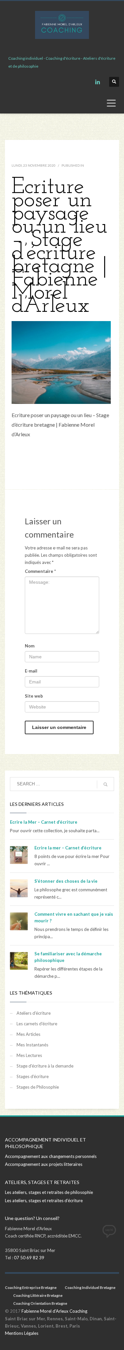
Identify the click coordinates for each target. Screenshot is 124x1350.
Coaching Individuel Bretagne (90, 1287)
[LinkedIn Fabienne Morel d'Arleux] (98, 82)
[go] (105, 784)
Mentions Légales (21, 1333)
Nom (29, 645)
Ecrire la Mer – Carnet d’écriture (43, 822)
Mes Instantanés (32, 1044)
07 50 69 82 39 (29, 1257)
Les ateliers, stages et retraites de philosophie (49, 1192)
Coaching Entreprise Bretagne (31, 1287)
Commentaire (40, 571)
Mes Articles (28, 1034)
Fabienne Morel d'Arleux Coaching (54, 1311)
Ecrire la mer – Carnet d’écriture (68, 847)
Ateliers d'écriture (34, 1013)
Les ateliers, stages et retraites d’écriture (44, 1200)
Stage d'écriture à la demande (45, 1066)
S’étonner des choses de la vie (66, 881)
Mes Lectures (29, 1055)
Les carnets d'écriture (37, 1023)
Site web (34, 696)
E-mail (31, 671)
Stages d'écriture (33, 1076)
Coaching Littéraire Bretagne (37, 1295)
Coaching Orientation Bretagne (40, 1303)
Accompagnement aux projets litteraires (43, 1164)
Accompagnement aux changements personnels (51, 1156)
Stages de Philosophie (38, 1087)
